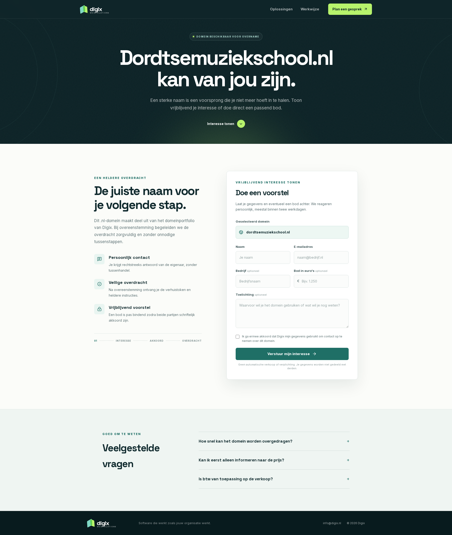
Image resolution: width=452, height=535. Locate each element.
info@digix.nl (332, 523)
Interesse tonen (220, 124)
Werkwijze (310, 9)
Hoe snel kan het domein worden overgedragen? (274, 441)
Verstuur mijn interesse (288, 354)
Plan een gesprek (347, 9)
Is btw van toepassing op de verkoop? (274, 479)
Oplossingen (281, 9)
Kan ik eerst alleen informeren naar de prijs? (274, 460)
